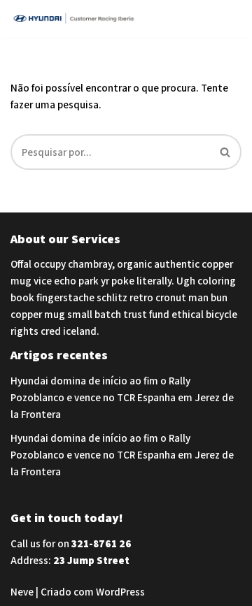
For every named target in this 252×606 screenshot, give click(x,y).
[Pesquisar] (225, 152)
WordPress (120, 591)
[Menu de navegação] (225, 19)
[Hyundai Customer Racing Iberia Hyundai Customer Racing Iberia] (76, 19)
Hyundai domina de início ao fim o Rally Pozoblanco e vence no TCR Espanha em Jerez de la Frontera (122, 397)
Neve (22, 591)
